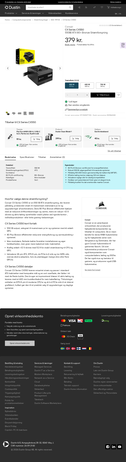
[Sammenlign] (94, 7)
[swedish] (62, 349)
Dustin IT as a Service (44, 370)
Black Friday (10, 426)
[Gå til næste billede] (60, 68)
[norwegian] (68, 349)
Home (7, 20)
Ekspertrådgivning (13, 422)
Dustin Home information (75, 389)
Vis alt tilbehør (114, 151)
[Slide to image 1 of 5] (7, 113)
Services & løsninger (31, 13)
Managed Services (43, 367)
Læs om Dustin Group (104, 370)
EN (120, 14)
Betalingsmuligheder (14, 370)
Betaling (68, 382)
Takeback (38, 399)
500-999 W (55, 20)
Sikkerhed (39, 389)
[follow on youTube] (119, 446)
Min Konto (68, 378)
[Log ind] (79, 7)
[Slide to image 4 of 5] (25, 113)
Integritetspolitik (13, 385)
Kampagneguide (12, 396)
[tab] (11, 157)
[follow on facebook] (107, 446)
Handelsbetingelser (14, 367)
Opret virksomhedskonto (20, 343)
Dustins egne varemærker (106, 382)
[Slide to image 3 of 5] (19, 113)
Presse (97, 367)
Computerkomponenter (21, 20)
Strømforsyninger (41, 20)
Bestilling (68, 367)
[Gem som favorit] (118, 95)
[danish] (73, 349)
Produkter (9, 13)
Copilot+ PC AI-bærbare (16, 430)
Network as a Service (44, 378)
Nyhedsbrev (10, 411)
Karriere (97, 374)
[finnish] (79, 349)
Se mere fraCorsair (92, 270)
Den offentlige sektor (103, 389)
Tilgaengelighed (12, 393)
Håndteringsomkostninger (17, 378)
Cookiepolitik (11, 389)
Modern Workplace (43, 374)
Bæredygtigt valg (102, 378)
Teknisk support (71, 385)
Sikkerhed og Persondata (105, 393)
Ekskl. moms (70, 45)
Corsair (69, 26)
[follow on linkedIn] (113, 446)
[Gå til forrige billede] (8, 68)
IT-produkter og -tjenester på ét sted (18, 2)
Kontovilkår (10, 382)
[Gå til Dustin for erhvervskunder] (13, 7)
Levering (68, 370)
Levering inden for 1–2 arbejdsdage (70, 2)
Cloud (37, 382)
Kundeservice (71, 13)
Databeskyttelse (42, 385)
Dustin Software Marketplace (47, 403)
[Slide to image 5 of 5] (31, 113)
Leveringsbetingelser (15, 374)
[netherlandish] (84, 349)
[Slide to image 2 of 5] (13, 113)
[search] (70, 7)
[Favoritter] (102, 7)
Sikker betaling (115, 2)
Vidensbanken (54, 13)
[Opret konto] (86, 7)
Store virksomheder (103, 385)
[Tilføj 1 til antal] (87, 95)
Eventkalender (11, 419)
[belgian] (90, 349)
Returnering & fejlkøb (74, 374)
